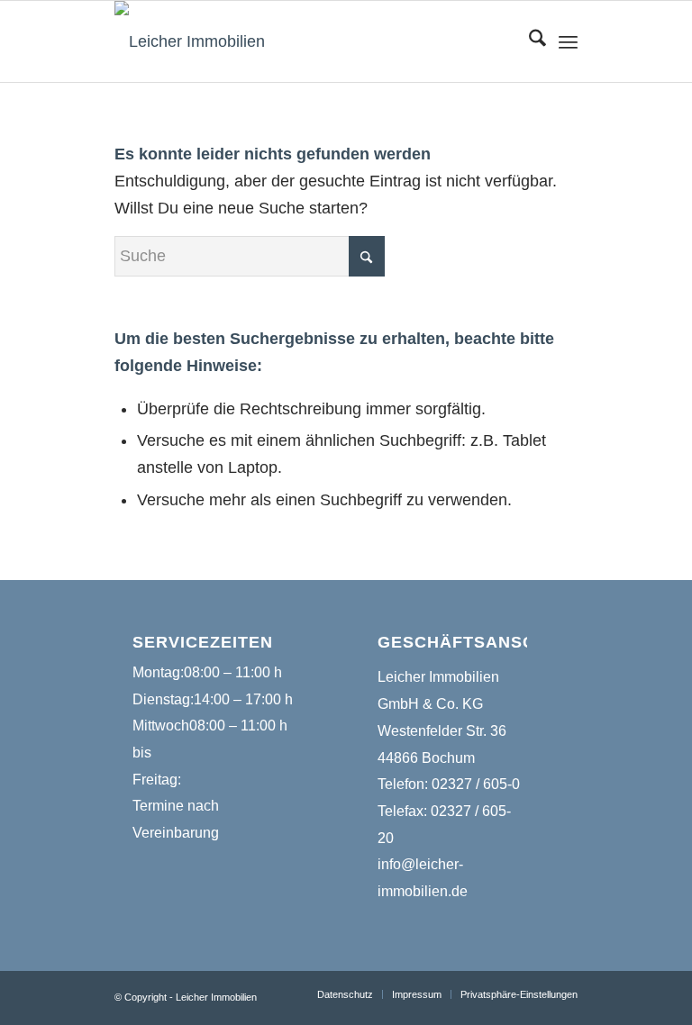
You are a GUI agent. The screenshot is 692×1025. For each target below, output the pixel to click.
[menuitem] (528, 41)
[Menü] (568, 41)
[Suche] (528, 41)
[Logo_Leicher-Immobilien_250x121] (189, 41)
